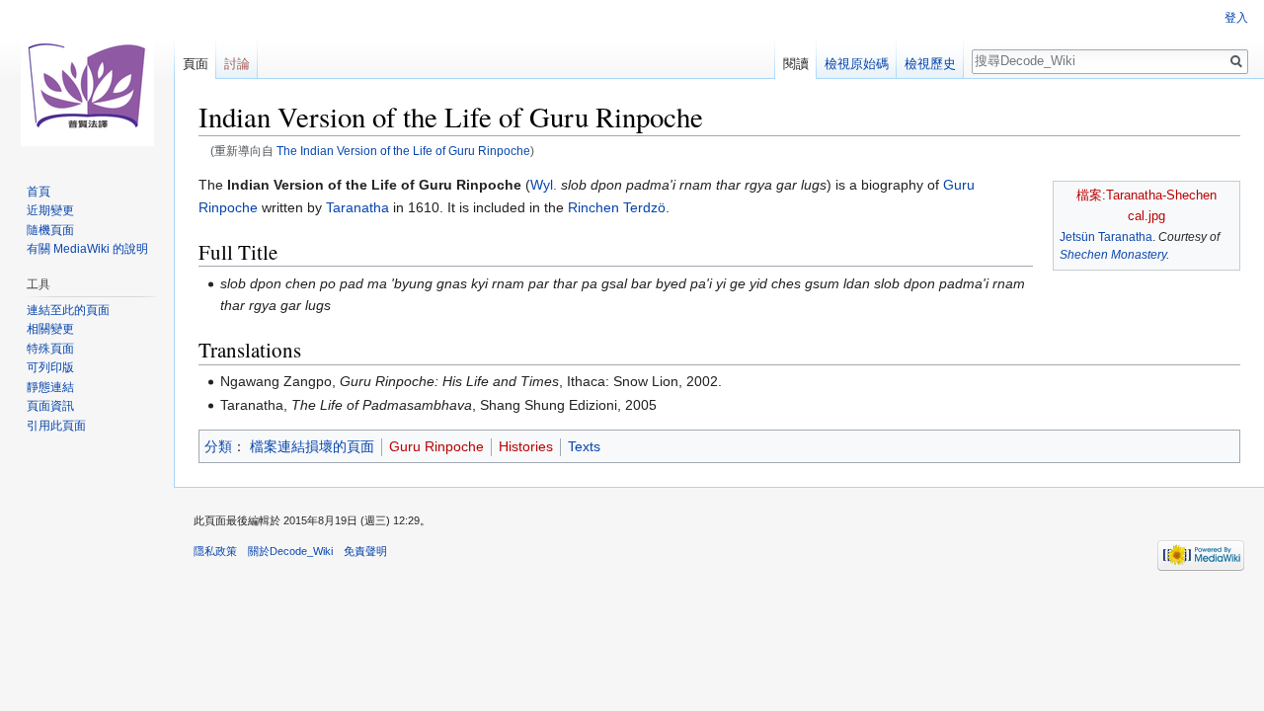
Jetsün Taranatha (1106, 237)
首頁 (38, 191)
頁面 (195, 63)
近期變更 (50, 210)
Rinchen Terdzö (617, 207)
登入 (1236, 18)
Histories (526, 446)
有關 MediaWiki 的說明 (87, 249)
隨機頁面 (50, 230)
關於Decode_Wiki (290, 551)
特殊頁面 (50, 349)
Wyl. (543, 185)
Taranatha (357, 207)
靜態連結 (50, 387)
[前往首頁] (87, 79)
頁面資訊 (50, 406)
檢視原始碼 (857, 63)
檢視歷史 (930, 63)
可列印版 (50, 367)
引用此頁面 (56, 426)
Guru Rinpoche (436, 446)
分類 (218, 446)
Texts (584, 446)
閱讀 (796, 63)
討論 (237, 63)
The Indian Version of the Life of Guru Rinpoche (403, 150)
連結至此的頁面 (68, 310)
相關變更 (50, 329)
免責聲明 (365, 551)
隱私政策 (215, 551)
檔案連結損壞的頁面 (312, 446)
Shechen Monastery (1113, 255)
